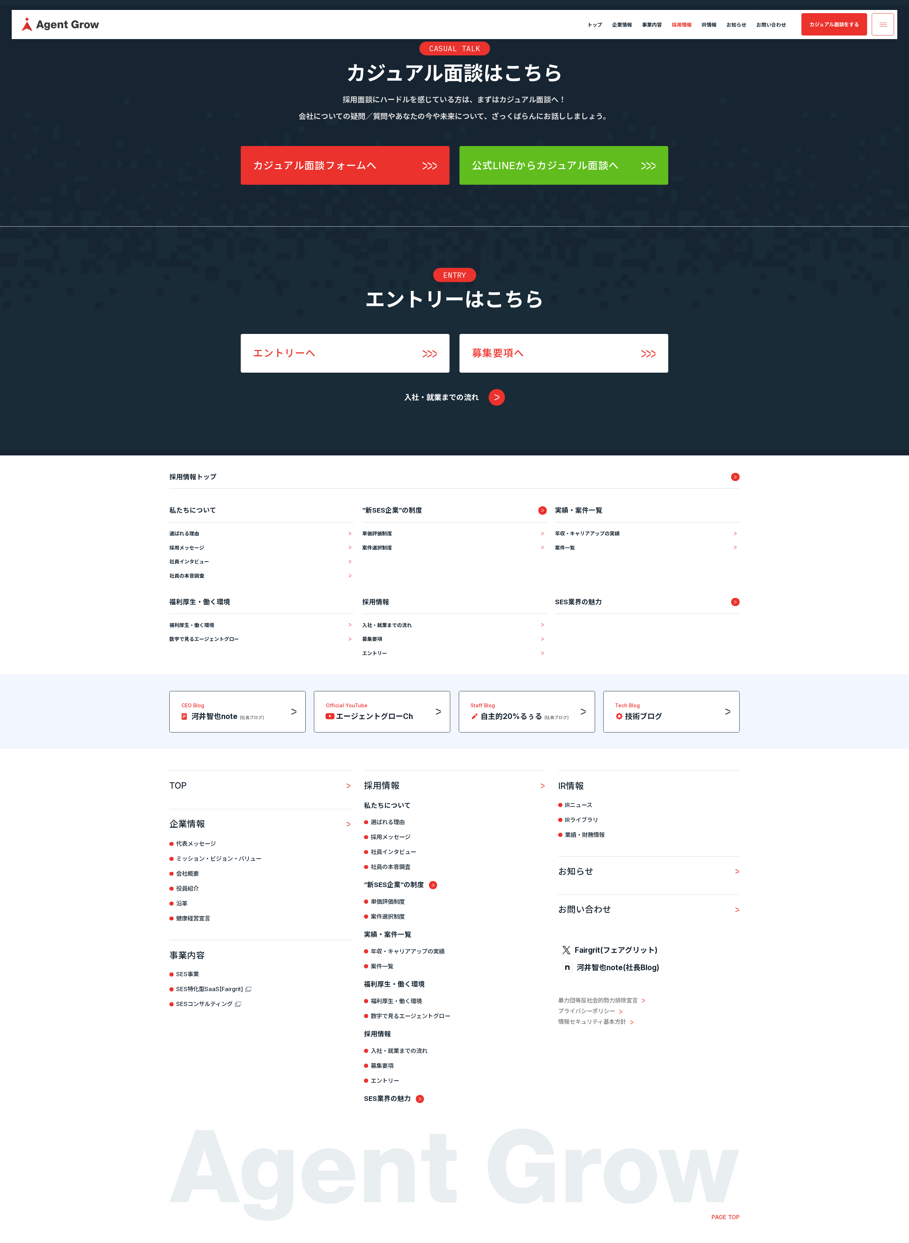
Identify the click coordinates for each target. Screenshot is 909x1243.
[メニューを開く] (883, 24)
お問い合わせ (771, 25)
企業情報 (622, 25)
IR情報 (709, 25)
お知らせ (736, 25)
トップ (594, 25)
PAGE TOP (726, 1217)
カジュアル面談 (834, 24)
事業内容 (652, 25)
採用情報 (682, 25)
